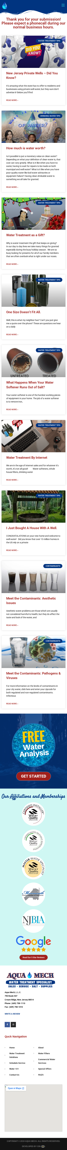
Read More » (12, 100)
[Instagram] (13, 1024)
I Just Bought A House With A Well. (31, 528)
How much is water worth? (25, 148)
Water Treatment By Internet (26, 457)
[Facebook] (7, 1024)
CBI (39, 1146)
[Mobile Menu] (63, 5)
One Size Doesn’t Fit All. (23, 312)
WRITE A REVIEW (12, 1014)
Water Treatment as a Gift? (25, 235)
